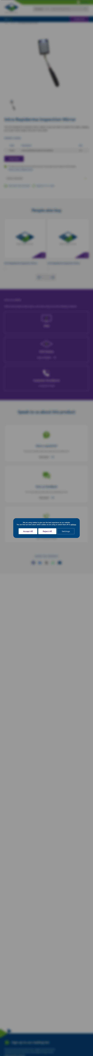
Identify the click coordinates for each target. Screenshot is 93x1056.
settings (73, 525)
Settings (66, 531)
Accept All (28, 531)
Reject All (47, 531)
